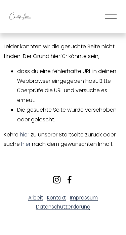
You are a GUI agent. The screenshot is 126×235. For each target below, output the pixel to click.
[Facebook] (70, 180)
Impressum (84, 197)
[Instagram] (57, 180)
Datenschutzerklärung (63, 206)
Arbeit (35, 197)
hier (24, 134)
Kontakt (56, 197)
